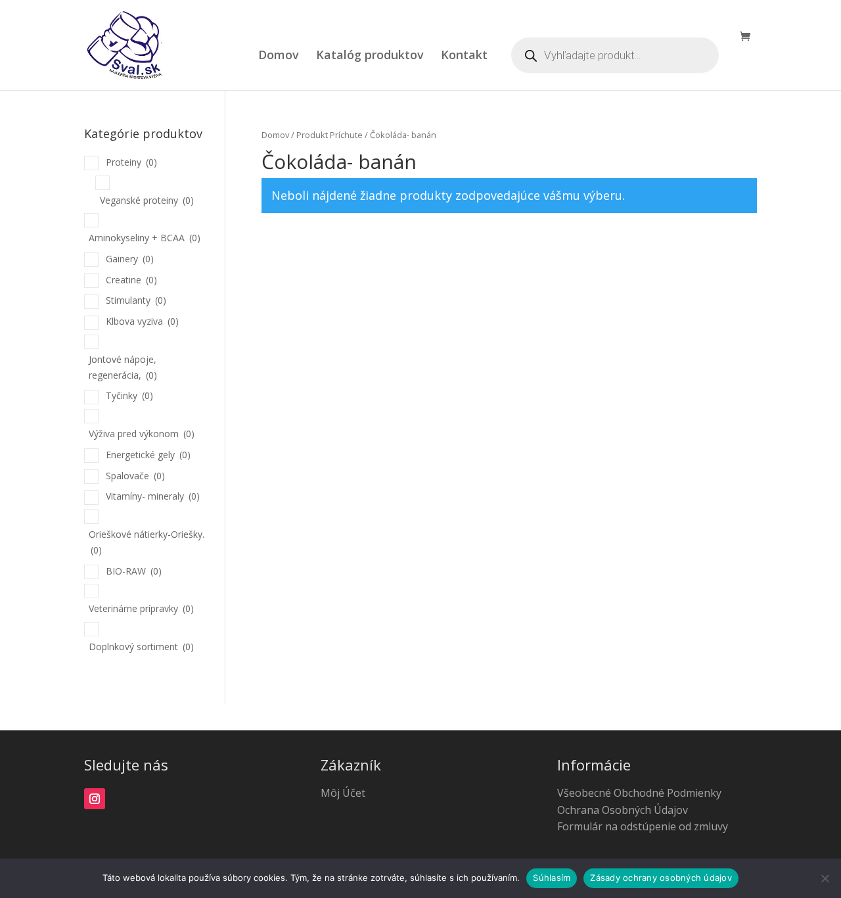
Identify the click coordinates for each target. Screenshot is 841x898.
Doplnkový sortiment (141, 646)
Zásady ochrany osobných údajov (661, 877)
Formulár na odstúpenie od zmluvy (642, 826)
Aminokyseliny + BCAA (144, 237)
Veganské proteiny (147, 200)
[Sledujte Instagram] (94, 798)
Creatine (131, 279)
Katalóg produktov (370, 56)
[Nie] (824, 878)
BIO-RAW (134, 571)
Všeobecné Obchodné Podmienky (639, 793)
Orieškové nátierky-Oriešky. (146, 542)
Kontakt (464, 56)
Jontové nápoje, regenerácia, (123, 367)
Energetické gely (148, 454)
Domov (278, 56)
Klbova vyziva (142, 321)
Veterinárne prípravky (141, 608)
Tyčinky (129, 395)
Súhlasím (551, 877)
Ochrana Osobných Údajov (622, 810)
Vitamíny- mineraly (153, 496)
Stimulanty (136, 300)
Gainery (130, 258)
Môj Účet (343, 793)
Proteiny (131, 162)
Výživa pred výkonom (141, 433)
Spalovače (135, 475)
